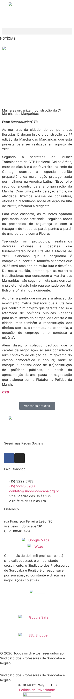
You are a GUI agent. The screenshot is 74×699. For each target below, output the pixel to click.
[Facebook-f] (9, 458)
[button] (37, 31)
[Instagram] (19, 458)
